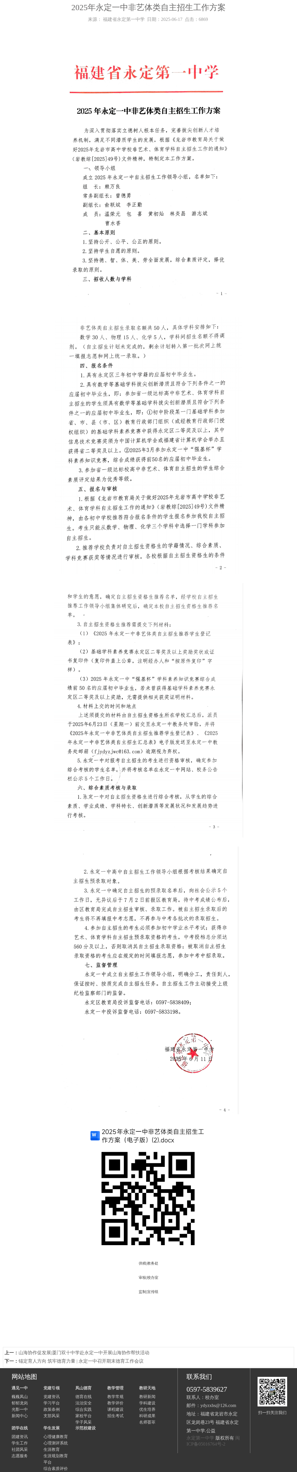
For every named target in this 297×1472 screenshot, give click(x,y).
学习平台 (52, 1403)
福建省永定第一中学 (124, 19)
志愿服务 (20, 1456)
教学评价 (115, 1403)
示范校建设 (85, 1428)
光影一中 (20, 1409)
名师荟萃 (147, 1422)
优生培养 (147, 1409)
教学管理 (115, 1388)
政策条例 (52, 1409)
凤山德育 (83, 1388)
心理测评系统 (56, 1443)
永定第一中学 (200, 1437)
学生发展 (52, 1428)
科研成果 (147, 1416)
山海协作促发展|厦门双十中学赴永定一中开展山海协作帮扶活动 (84, 1352)
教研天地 (147, 1388)
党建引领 (52, 1388)
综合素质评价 (56, 1468)
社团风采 (20, 1449)
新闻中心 (20, 1416)
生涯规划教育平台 (56, 1459)
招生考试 (115, 1416)
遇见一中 (20, 1388)
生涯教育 (52, 1449)
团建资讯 (20, 1437)
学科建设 (147, 1403)
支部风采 (52, 1416)
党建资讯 (52, 1397)
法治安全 (83, 1403)
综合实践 (83, 1409)
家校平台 (83, 1416)
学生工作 (20, 1443)
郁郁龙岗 (20, 1403)
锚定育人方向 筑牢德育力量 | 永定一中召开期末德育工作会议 (81, 1361)
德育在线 (83, 1397)
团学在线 (20, 1428)
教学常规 (115, 1397)
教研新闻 (147, 1397)
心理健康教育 (56, 1437)
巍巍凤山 (20, 1397)
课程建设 (115, 1409)
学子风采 (83, 1422)
